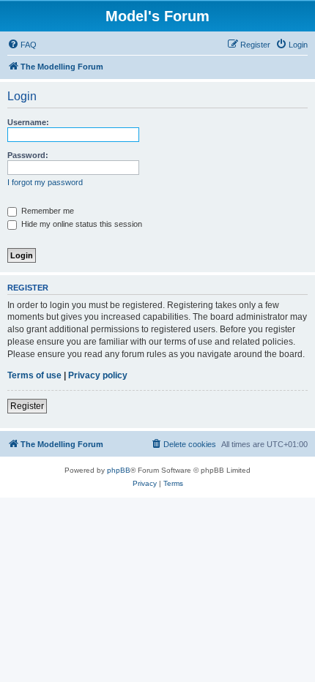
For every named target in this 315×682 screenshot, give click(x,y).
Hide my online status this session (80, 224)
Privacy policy (97, 375)
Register (27, 406)
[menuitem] (22, 44)
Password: (27, 155)
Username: (28, 122)
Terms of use (34, 375)
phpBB (118, 470)
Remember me (46, 210)
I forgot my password (45, 182)
